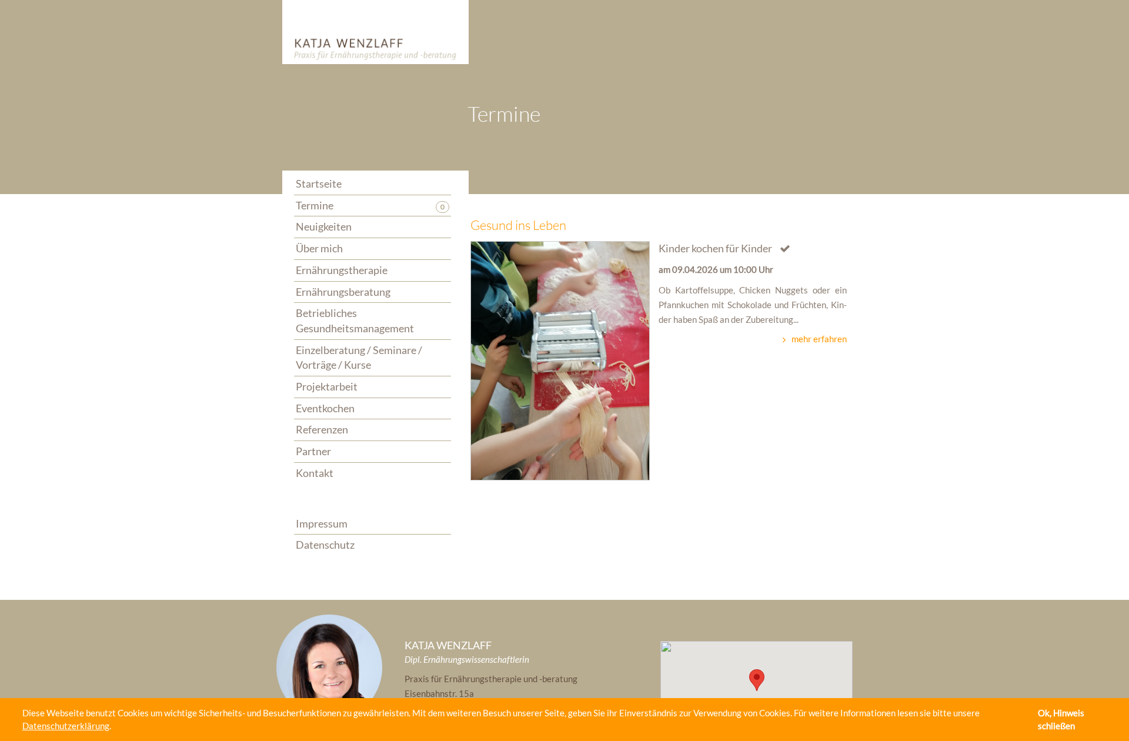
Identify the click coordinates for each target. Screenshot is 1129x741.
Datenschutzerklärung (65, 725)
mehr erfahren (819, 338)
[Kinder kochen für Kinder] (560, 360)
